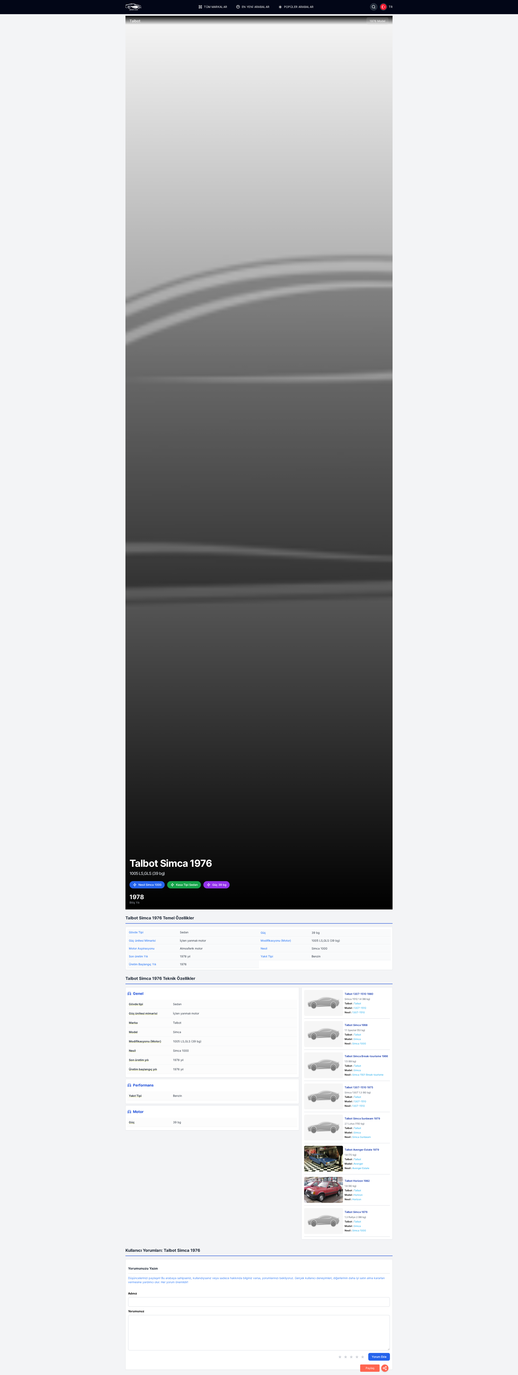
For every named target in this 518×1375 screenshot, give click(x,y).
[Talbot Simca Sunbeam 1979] (323, 1128)
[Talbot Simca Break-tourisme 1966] (323, 1065)
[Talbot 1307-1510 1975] (323, 1096)
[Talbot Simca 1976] (323, 1221)
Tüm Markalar (215, 6)
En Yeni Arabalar (255, 6)
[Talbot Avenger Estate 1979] (323, 1159)
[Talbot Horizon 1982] (323, 1190)
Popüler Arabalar (298, 6)
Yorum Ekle (379, 1356)
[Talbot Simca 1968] (323, 1034)
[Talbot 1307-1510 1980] (323, 1003)
